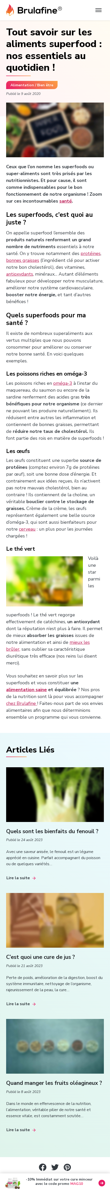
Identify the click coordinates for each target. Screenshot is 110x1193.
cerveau (27, 529)
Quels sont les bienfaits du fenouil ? (52, 831)
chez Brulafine (21, 703)
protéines (91, 253)
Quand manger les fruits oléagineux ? (54, 1083)
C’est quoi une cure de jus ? (40, 957)
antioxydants (19, 274)
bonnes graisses (22, 260)
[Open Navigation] (98, 10)
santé (65, 201)
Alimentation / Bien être (31, 85)
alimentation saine (26, 690)
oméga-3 (62, 383)
